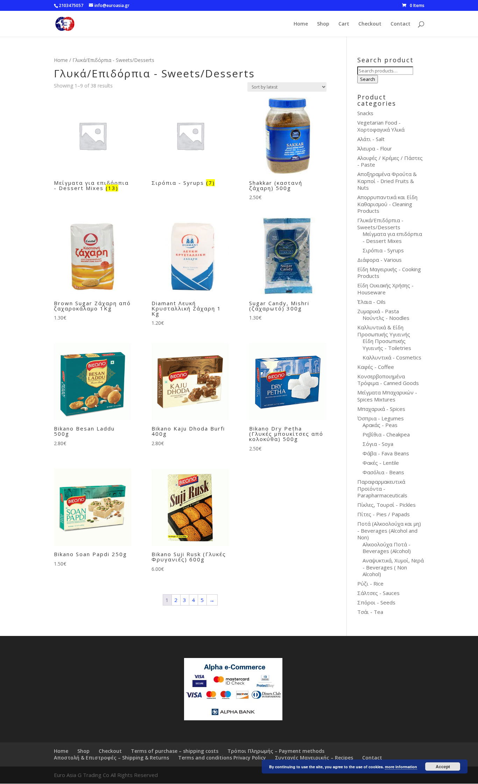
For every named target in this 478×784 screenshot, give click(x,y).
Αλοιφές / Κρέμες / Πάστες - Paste (390, 161)
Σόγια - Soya (378, 443)
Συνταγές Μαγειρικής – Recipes (314, 757)
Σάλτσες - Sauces (378, 592)
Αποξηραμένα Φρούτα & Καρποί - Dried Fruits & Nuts (387, 180)
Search (367, 79)
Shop (323, 24)
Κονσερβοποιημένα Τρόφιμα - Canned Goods (388, 380)
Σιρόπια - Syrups (383, 250)
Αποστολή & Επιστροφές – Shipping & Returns (111, 757)
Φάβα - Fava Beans (386, 453)
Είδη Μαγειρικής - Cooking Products (389, 273)
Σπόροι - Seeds (376, 602)
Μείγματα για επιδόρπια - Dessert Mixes (392, 237)
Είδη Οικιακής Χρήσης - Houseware (385, 289)
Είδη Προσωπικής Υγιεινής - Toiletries (387, 344)
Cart (343, 24)
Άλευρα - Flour (374, 148)
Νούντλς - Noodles (386, 317)
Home (301, 24)
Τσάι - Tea (370, 611)
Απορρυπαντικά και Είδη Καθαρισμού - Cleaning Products (387, 204)
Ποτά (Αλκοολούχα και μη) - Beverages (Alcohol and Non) (389, 530)
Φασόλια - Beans (383, 472)
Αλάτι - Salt (371, 138)
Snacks (365, 113)
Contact (400, 24)
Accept (443, 766)
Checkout (369, 24)
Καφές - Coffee (375, 366)
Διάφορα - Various (379, 259)
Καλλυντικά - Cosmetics (392, 357)
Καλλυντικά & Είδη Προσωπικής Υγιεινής (383, 331)
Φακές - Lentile (381, 462)
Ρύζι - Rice (370, 583)
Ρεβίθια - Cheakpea (386, 434)
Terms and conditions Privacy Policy (222, 757)
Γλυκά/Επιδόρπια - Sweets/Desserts (380, 224)
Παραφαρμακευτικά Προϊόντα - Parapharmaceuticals (382, 488)
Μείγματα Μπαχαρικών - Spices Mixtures (387, 396)
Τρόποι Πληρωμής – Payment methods (275, 751)
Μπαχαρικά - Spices (381, 408)
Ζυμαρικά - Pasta (378, 311)
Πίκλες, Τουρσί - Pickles (386, 504)
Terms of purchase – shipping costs (174, 751)
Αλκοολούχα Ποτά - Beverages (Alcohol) (387, 548)
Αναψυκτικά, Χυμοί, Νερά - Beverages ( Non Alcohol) (393, 567)
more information (401, 766)
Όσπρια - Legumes (380, 418)
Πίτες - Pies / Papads (383, 514)
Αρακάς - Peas (380, 424)
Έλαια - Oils (371, 301)
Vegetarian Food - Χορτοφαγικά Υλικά (381, 126)
